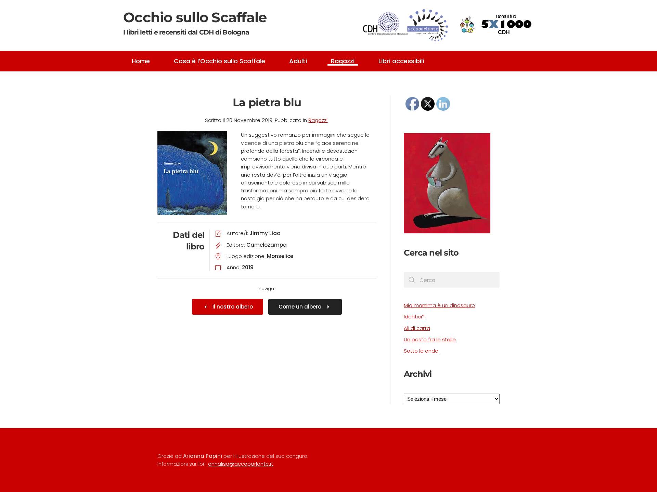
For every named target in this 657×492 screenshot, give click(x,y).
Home (141, 61)
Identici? (414, 316)
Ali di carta (417, 328)
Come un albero (300, 306)
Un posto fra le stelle (430, 339)
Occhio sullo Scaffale (195, 22)
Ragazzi (343, 61)
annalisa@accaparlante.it (240, 463)
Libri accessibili (401, 61)
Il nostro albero (232, 306)
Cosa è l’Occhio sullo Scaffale (219, 61)
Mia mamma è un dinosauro (439, 305)
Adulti (298, 61)
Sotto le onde (421, 350)
